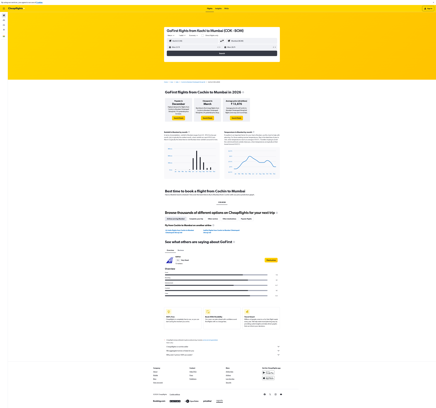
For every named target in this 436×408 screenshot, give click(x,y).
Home (166, 82)
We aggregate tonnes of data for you (180, 351)
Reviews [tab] (181, 250)
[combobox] (171, 35)
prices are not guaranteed (210, 340)
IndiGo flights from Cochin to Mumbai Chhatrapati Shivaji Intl (221, 231)
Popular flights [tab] (246, 219)
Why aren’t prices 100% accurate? (179, 355)
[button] (433, 2)
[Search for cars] (4, 25)
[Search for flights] (4, 15)
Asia (171, 82)
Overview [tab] (170, 250)
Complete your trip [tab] (196, 219)
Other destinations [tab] (229, 219)
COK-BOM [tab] (222, 202)
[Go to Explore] (4, 29)
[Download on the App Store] (268, 378)
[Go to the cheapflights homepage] (16, 8)
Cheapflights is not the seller (177, 347)
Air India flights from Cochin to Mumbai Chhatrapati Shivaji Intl (179, 231)
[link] (178, 118)
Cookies (39, 2)
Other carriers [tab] (213, 219)
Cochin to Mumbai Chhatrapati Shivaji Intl (193, 82)
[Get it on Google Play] (268, 373)
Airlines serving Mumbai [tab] (176, 219)
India (177, 82)
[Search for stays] (4, 20)
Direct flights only (212, 35)
